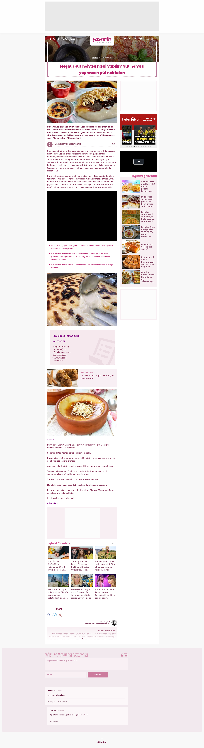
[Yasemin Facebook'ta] (50, 39)
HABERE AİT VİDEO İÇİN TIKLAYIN (84, 144)
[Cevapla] (62, 702)
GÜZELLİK (127, 39)
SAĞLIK (134, 39)
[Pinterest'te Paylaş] (60, 615)
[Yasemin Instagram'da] (54, 39)
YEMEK (94, 57)
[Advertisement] (82, 522)
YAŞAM (140, 39)
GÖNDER (97, 675)
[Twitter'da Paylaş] (55, 615)
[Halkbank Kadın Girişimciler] (67, 39)
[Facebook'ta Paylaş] (49, 615)
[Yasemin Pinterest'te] (58, 39)
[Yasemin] (102, 41)
